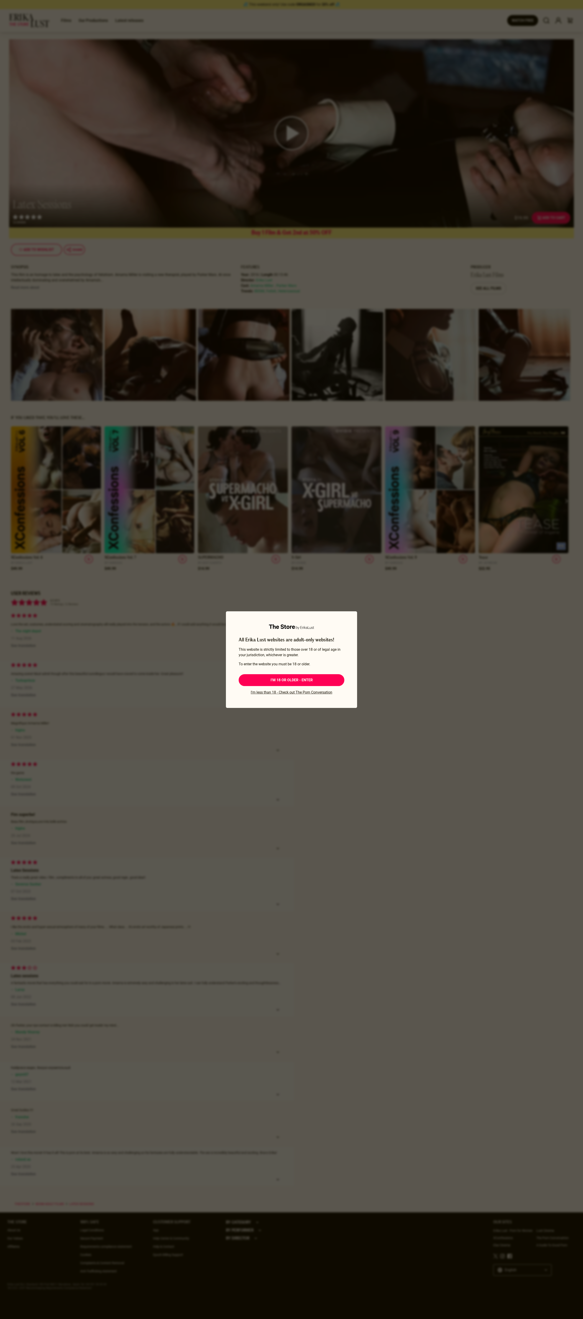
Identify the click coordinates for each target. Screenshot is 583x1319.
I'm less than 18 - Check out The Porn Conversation (291, 692)
